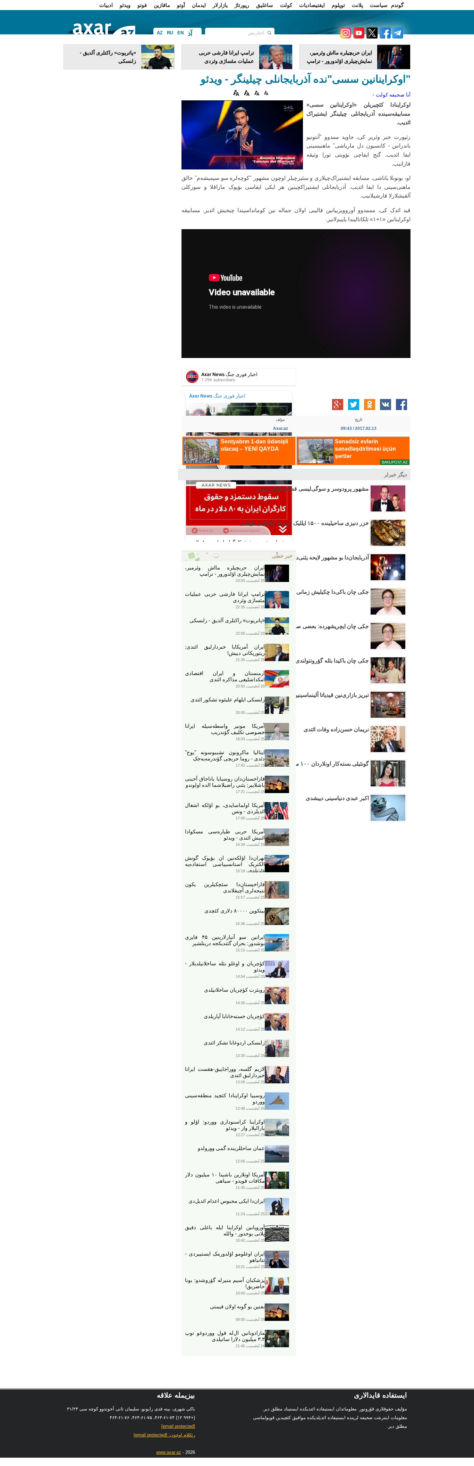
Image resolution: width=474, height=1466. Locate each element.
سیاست (379, 5)
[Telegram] (397, 37)
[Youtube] (357, 37)
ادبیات (106, 5)
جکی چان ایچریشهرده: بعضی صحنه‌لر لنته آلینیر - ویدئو (307, 626)
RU (170, 32)
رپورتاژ (242, 5)
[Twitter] (371, 37)
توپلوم (338, 5)
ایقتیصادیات (312, 5)
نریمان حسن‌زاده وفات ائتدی (336, 729)
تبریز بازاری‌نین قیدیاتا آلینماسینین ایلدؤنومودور (316, 695)
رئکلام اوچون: (164, 1435)
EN (180, 32)
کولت (286, 5)
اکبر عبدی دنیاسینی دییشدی (337, 798)
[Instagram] (345, 37)
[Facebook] (384, 37)
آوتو (181, 5)
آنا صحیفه (399, 95)
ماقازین (162, 5)
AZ (160, 32)
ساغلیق (264, 5)
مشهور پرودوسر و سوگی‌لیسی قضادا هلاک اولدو (314, 489)
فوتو (142, 5)
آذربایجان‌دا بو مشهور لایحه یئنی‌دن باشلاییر (321, 557)
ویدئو (125, 5)
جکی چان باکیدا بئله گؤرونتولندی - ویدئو (324, 661)
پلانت (357, 5)
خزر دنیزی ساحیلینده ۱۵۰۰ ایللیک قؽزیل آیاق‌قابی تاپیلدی (304, 523)
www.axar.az (168, 1452)
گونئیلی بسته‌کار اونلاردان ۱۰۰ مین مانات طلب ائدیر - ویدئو (302, 764)
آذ (190, 33)
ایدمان (199, 5)
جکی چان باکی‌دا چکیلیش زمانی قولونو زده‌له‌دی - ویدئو (306, 592)
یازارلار (220, 5)
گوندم (397, 5)
